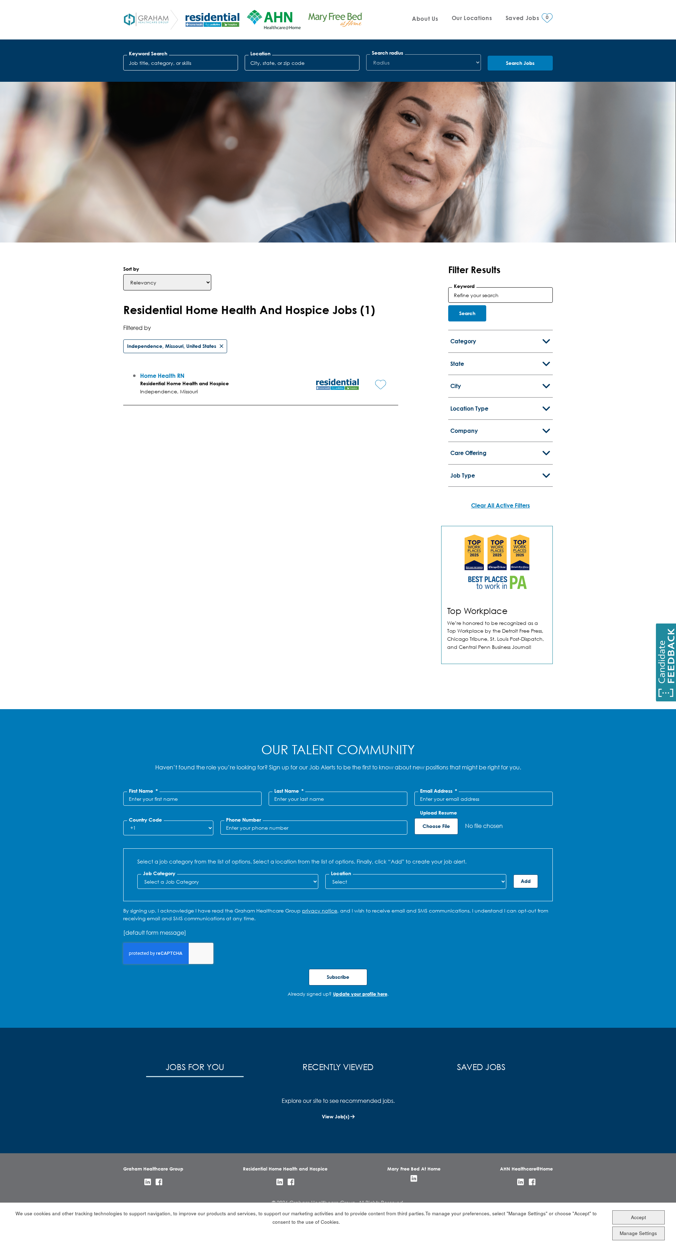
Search (467, 313)
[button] (375, 379)
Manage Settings (638, 1233)
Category (463, 341)
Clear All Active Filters (500, 505)
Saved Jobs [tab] (481, 1066)
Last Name (288, 791)
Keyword (464, 286)
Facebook (159, 1182)
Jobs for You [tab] (194, 1066)
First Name (143, 791)
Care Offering (468, 452)
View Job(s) (335, 1116)
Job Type (462, 475)
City (455, 385)
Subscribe (338, 977)
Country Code (145, 820)
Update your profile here (360, 994)
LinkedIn (147, 1182)
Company (464, 430)
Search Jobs (520, 63)
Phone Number (243, 820)
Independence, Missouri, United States (171, 346)
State (457, 363)
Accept (638, 1217)
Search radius (387, 53)
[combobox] (302, 62)
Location (260, 53)
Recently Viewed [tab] (338, 1066)
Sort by (131, 269)
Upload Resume (438, 813)
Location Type (469, 408)
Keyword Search (148, 53)
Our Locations (472, 17)
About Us (425, 18)
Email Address (438, 791)
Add (526, 881)
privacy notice (319, 910)
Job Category (159, 873)
